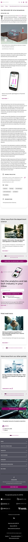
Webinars (3, 459)
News (2, 441)
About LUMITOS (13, 526)
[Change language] (23, 2)
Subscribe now (14, 487)
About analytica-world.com (14, 528)
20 (17, 257)
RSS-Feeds (3, 468)
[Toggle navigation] (26, 2)
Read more (3, 305)
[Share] (21, 2)
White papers (4, 455)
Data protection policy (14, 538)
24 (16, 395)
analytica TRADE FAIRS (6, 446)
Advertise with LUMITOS (13, 523)
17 (13, 257)
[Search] (19, 2)
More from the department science (14, 261)
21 (12, 395)
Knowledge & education (7, 464)
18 (14, 257)
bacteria (20, 15)
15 (10, 257)
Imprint (7, 536)
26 (19, 395)
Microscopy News (14, 408)
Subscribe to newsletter (12, 293)
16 (6, 395)
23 (15, 395)
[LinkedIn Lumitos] (14, 518)
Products (3, 450)
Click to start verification (13, 297)
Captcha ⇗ (19, 298)
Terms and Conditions (16, 536)
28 (21, 395)
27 (20, 395)
